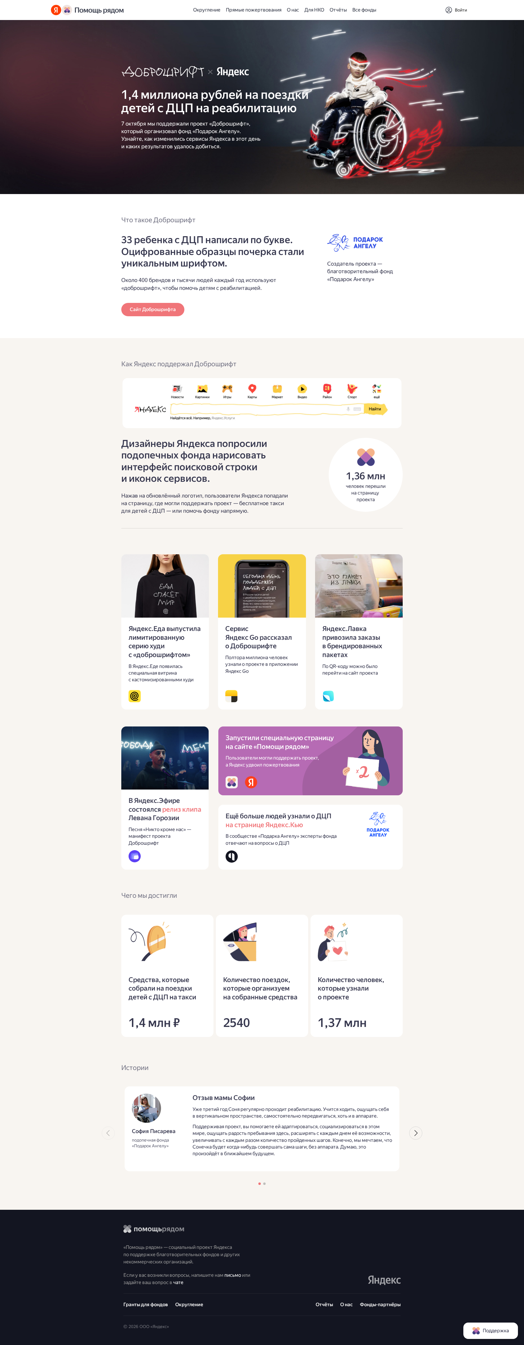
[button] (456, 10)
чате (178, 1282)
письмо (232, 1275)
